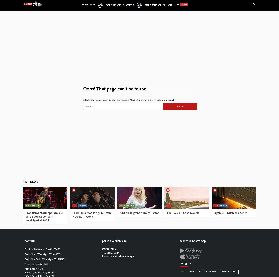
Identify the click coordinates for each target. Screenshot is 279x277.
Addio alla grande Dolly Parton (139, 213)
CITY (74, 206)
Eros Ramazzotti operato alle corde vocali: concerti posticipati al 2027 (44, 216)
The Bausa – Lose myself (183, 213)
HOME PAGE (88, 4)
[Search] (254, 4)
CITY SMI (82, 206)
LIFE (199, 272)
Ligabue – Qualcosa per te (230, 213)
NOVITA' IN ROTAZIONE (229, 272)
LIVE (181, 4)
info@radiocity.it (40, 264)
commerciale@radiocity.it (122, 256)
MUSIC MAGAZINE (33, 206)
